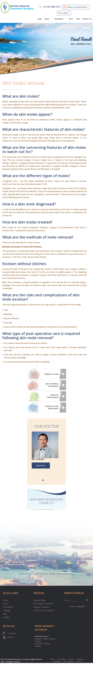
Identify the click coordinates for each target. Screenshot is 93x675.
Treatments (58, 19)
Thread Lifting (39, 600)
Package (6, 610)
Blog (78, 19)
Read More (40, 465)
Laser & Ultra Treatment (43, 610)
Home (40, 19)
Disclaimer (62, 659)
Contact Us (87, 19)
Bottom (89, 659)
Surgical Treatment (41, 607)
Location (65, 13)
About (47, 19)
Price (71, 19)
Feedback (56, 661)
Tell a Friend (68, 661)
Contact (6, 617)
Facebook (12, 633)
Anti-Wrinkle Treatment (43, 603)
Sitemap (80, 659)
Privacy (71, 659)
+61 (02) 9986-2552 (51, 7)
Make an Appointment (77, 7)
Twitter (10, 637)
